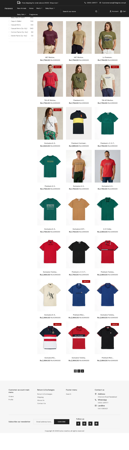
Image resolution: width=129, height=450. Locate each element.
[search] (96, 11)
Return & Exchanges (44, 394)
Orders (11, 396)
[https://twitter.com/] (90, 424)
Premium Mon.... (79, 315)
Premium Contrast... (78, 143)
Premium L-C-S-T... (108, 143)
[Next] (82, 371)
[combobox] (80, 11)
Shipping (40, 397)
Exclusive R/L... (50, 358)
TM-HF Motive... (50, 100)
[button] (123, 11)
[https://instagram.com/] (84, 424)
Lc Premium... (107, 57)
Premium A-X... (78, 100)
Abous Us (40, 400)
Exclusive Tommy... (50, 272)
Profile (11, 400)
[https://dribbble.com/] (96, 424)
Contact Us (41, 403)
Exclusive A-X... (50, 143)
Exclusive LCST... (79, 229)
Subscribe (62, 422)
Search (68, 394)
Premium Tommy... (107, 272)
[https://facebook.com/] (78, 424)
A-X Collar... (107, 229)
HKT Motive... (50, 57)
